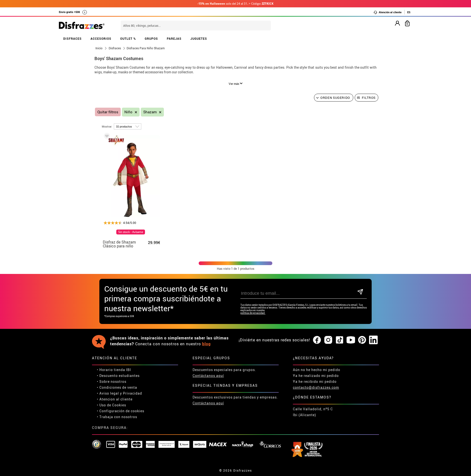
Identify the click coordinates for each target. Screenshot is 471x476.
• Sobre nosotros (111, 381)
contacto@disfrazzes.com (316, 387)
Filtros (369, 97)
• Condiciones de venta (117, 387)
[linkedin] (373, 340)
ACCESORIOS (101, 38)
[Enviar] (360, 292)
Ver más (234, 84)
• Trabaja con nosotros (117, 416)
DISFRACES (72, 38)
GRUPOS (151, 38)
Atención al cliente (390, 12)
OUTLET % (128, 38)
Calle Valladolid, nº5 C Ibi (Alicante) (313, 412)
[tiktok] (339, 340)
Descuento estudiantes (119, 375)
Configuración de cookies (121, 411)
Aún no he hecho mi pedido (316, 369)
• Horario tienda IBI (114, 369)
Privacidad (132, 393)
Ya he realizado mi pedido (316, 375)
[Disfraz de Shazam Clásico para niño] (106, 136)
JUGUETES (198, 38)
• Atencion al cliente (114, 399)
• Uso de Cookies (111, 405)
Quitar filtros (107, 112)
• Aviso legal (108, 393)
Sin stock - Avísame (130, 232)
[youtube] (351, 340)
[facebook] (317, 340)
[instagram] (328, 340)
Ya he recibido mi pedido (315, 381)
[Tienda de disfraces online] (82, 26)
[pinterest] (362, 340)
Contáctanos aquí (208, 375)
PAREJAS (174, 38)
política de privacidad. (252, 313)
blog (206, 344)
